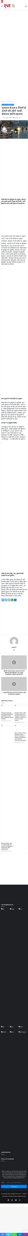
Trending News (10, 101)
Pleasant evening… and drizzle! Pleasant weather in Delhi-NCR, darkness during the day (7, 716)
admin (14, 647)
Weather (11, 104)
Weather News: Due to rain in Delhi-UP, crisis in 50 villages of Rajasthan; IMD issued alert (7, 846)
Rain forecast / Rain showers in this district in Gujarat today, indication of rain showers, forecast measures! (20, 736)
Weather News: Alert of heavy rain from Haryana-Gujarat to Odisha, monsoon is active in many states (20, 716)
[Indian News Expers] (9, 6)
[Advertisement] (14, 25)
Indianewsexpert (22, 1196)
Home (4, 101)
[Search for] (26, 7)
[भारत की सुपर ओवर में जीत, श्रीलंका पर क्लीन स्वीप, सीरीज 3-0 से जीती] (14, 1028)
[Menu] (2, 7)
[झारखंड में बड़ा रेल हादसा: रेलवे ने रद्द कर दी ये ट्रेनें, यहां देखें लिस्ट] (14, 966)
